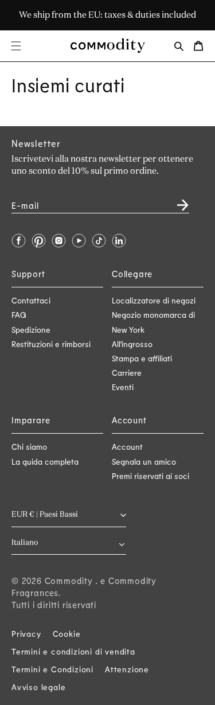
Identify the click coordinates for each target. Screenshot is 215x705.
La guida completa (45, 461)
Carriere (127, 372)
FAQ (18, 315)
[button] (16, 45)
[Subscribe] (176, 201)
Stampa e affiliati (142, 358)
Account (127, 446)
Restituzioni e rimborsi (51, 344)
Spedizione (30, 329)
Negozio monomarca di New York (153, 322)
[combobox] (68, 543)
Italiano (24, 543)
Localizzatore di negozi (154, 300)
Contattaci (30, 300)
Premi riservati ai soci (150, 476)
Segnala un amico (144, 461)
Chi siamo (29, 446)
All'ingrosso (132, 344)
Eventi (123, 387)
